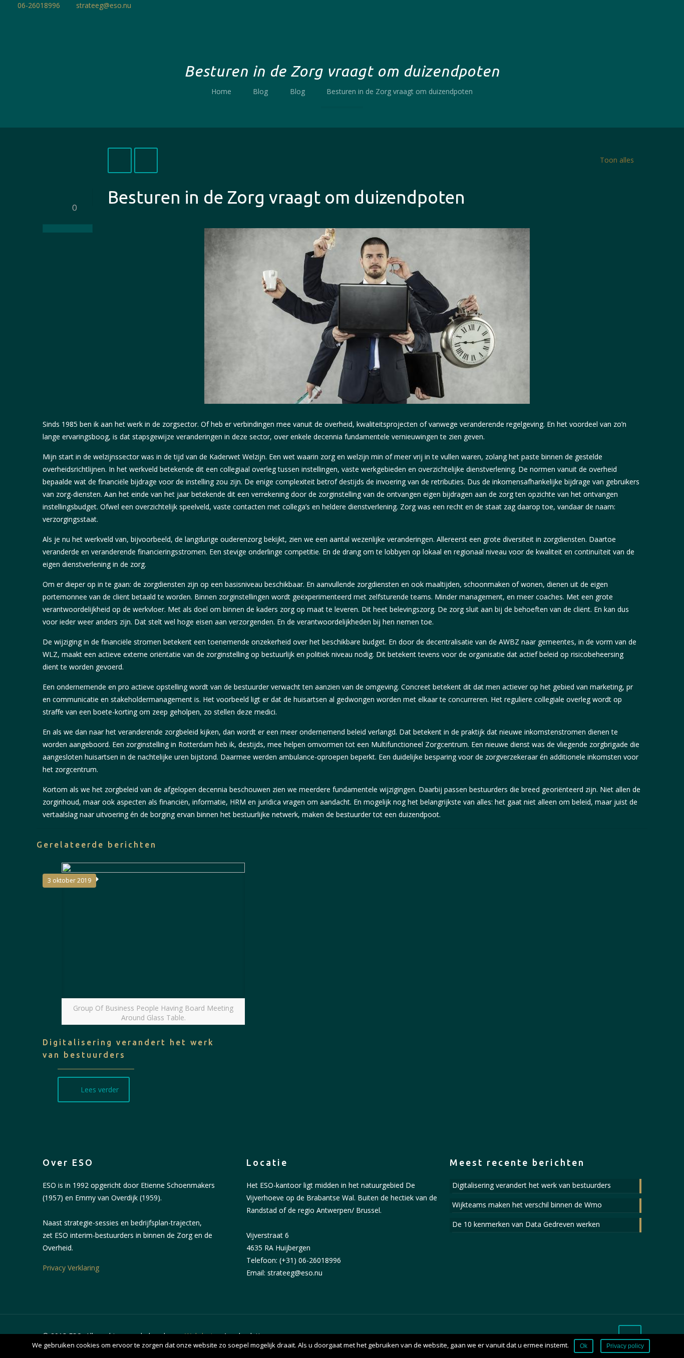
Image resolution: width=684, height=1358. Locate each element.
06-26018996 (39, 5)
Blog (260, 91)
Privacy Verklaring (71, 1267)
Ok (583, 1345)
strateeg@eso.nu (103, 5)
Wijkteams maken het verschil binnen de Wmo (527, 1204)
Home (221, 91)
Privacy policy (625, 1345)
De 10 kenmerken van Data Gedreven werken (526, 1224)
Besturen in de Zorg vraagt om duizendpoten (399, 91)
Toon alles (617, 160)
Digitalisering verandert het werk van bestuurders (531, 1185)
